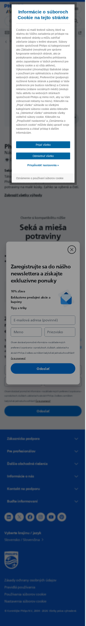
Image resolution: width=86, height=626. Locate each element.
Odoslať (41, 369)
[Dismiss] (70, 249)
